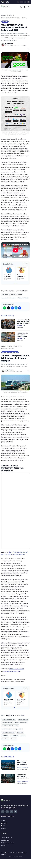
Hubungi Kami (5, 840)
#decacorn (5, 297)
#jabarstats (20, 732)
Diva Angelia (9, 290)
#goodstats (5, 294)
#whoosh (13, 738)
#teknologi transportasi (8, 732)
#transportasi (14, 735)
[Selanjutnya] (26, 264)
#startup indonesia (23, 297)
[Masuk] (24, 7)
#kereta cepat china (7, 729)
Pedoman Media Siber (7, 843)
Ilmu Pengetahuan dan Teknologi (10, 17)
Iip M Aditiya (23, 290)
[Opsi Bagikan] (28, 49)
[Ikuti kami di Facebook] (18, 2)
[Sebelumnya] (24, 264)
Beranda (3, 15)
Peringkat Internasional (7, 348)
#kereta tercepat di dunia (8, 719)
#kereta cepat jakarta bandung (10, 725)
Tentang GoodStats (6, 837)
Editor (22, 715)
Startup (24, 17)
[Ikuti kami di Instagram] (25, 2)
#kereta (23, 735)
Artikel (10, 15)
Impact (3, 845)
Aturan (10, 856)
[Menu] (28, 7)
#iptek (13, 294)
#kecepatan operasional (21, 722)
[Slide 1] (14, 707)
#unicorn (13, 297)
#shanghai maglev (7, 722)
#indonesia (5, 735)
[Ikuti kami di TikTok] (28, 2)
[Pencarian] (21, 7)
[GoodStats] (6, 6)
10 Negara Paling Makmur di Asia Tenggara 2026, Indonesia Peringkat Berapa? (22, 764)
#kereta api (5, 738)
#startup (20, 294)
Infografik (4, 823)
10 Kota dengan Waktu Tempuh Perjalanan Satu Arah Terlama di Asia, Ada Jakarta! (23, 778)
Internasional (18, 346)
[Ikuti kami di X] (21, 2)
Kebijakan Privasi (18, 856)
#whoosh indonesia (23, 719)
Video (3, 826)
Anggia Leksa (10, 715)
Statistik (3, 828)
